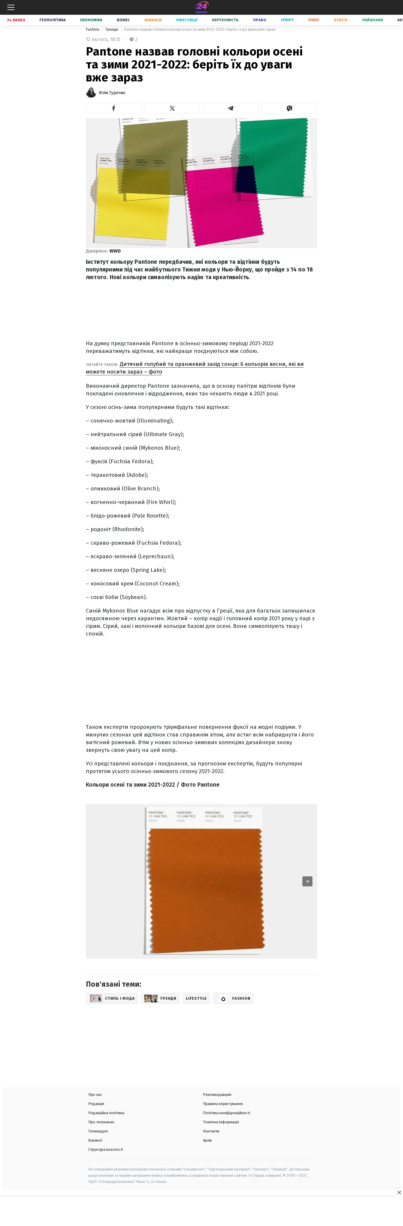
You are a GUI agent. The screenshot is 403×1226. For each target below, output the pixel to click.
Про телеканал (101, 1122)
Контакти (211, 1131)
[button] (114, 108)
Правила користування (223, 1103)
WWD (115, 251)
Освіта (341, 20)
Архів (207, 1140)
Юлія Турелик (112, 92)
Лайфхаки (372, 20)
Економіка (91, 20)
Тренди (112, 29)
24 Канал (16, 20)
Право (259, 20)
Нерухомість (225, 20)
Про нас (95, 1094)
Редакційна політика (106, 1113)
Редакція (96, 1103)
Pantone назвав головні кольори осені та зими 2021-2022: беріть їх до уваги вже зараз (200, 29)
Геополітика (53, 20)
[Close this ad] (399, 1192)
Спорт (287, 20)
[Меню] (10, 7)
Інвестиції (186, 20)
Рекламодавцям (217, 1094)
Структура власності (105, 1149)
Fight (313, 20)
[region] (201, 1212)
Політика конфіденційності (226, 1113)
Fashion (93, 29)
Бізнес (123, 20)
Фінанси (153, 20)
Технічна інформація (221, 1122)
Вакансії (95, 1140)
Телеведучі (98, 1131)
